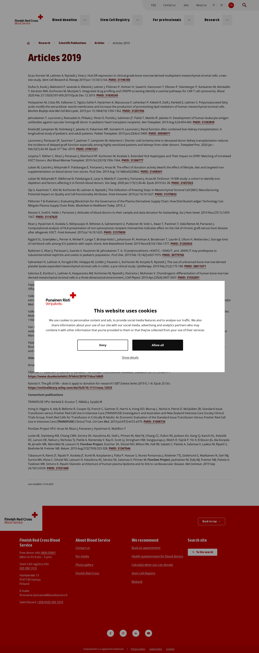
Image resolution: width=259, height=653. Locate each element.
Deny (102, 345)
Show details (130, 357)
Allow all (158, 345)
